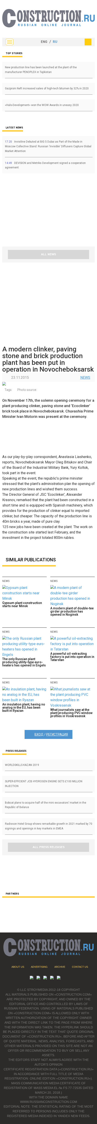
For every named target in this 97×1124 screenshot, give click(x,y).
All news (48, 254)
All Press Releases (49, 847)
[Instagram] (45, 978)
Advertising (39, 966)
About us (18, 966)
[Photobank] (31, 978)
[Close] (88, 42)
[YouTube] (38, 978)
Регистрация (57, 734)
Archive (59, 966)
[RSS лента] (52, 978)
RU (55, 42)
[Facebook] (58, 978)
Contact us (80, 966)
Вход (39, 734)
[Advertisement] (29, 211)
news (85, 377)
